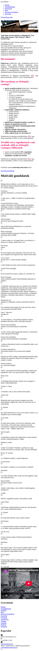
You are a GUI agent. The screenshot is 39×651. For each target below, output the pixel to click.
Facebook (4, 617)
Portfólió (3, 610)
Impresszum (13, 647)
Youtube (3, 621)
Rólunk (7, 5)
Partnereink (8, 8)
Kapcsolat (8, 14)
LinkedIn (4, 623)
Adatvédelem (5, 647)
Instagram (4, 626)
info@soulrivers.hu (7, 644)
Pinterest (3, 625)
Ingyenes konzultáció (11, 12)
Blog (6, 10)
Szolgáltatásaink (10, 7)
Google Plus (5, 619)
